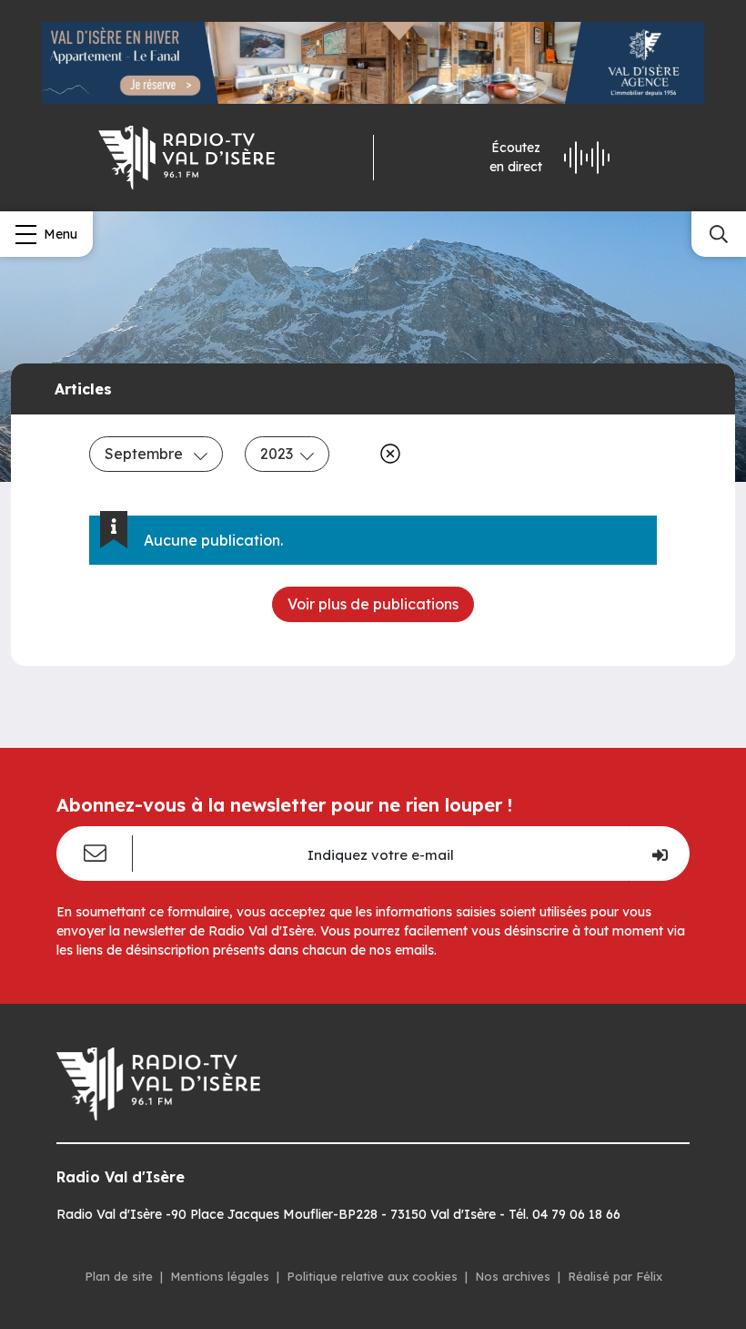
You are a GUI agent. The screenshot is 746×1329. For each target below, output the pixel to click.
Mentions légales (219, 1276)
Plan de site (119, 1276)
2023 (276, 454)
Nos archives (512, 1276)
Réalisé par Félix (615, 1276)
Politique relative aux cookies (372, 1276)
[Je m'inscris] (659, 853)
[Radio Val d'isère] (186, 157)
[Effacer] (386, 454)
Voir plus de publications (373, 604)
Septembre (145, 454)
